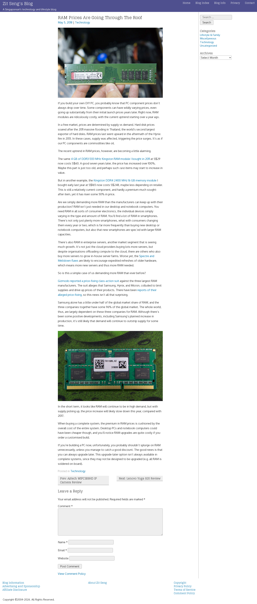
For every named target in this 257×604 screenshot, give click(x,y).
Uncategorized (208, 45)
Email (62, 550)
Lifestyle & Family (210, 34)
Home (186, 3)
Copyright (180, 583)
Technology (82, 22)
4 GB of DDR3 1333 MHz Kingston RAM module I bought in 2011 (110, 159)
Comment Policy (184, 593)
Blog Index (202, 3)
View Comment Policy (72, 573)
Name (63, 542)
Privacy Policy (182, 586)
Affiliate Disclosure (14, 590)
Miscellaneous (208, 38)
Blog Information (13, 583)
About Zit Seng (97, 583)
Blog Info (220, 3)
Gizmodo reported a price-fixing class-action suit (88, 281)
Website (63, 558)
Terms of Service (184, 590)
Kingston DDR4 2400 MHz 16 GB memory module (125, 180)
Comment (65, 506)
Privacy (235, 3)
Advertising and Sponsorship (21, 586)
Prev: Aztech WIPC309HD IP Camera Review (78, 480)
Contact (250, 3)
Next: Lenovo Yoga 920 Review (139, 478)
